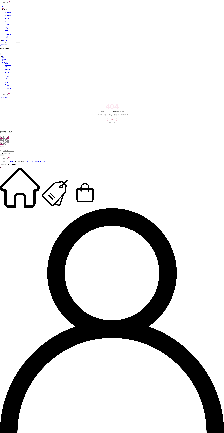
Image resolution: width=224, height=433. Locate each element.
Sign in (1, 51)
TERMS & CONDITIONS (40, 161)
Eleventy (7, 18)
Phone (1, 153)
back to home (112, 122)
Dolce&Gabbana (8, 15)
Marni (6, 22)
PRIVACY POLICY (30, 161)
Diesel (6, 14)
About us (4, 39)
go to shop (112, 119)
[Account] (112, 432)
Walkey (6, 37)
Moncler (6, 27)
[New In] (20, 207)
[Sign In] (1, 46)
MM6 (6, 25)
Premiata (7, 33)
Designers (4, 62)
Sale (3, 8)
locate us (2, 146)
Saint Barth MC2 (8, 34)
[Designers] (55, 207)
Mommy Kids (3, 99)
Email (1, 152)
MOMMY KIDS (12, 161)
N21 (5, 31)
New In (3, 6)
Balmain (6, 11)
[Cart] (85, 207)
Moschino (7, 28)
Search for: (2, 42)
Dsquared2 (7, 17)
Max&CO (7, 24)
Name (1, 150)
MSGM (6, 30)
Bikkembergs (8, 12)
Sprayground (8, 36)
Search (18, 42)
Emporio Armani (8, 20)
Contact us (4, 40)
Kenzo (6, 21)
